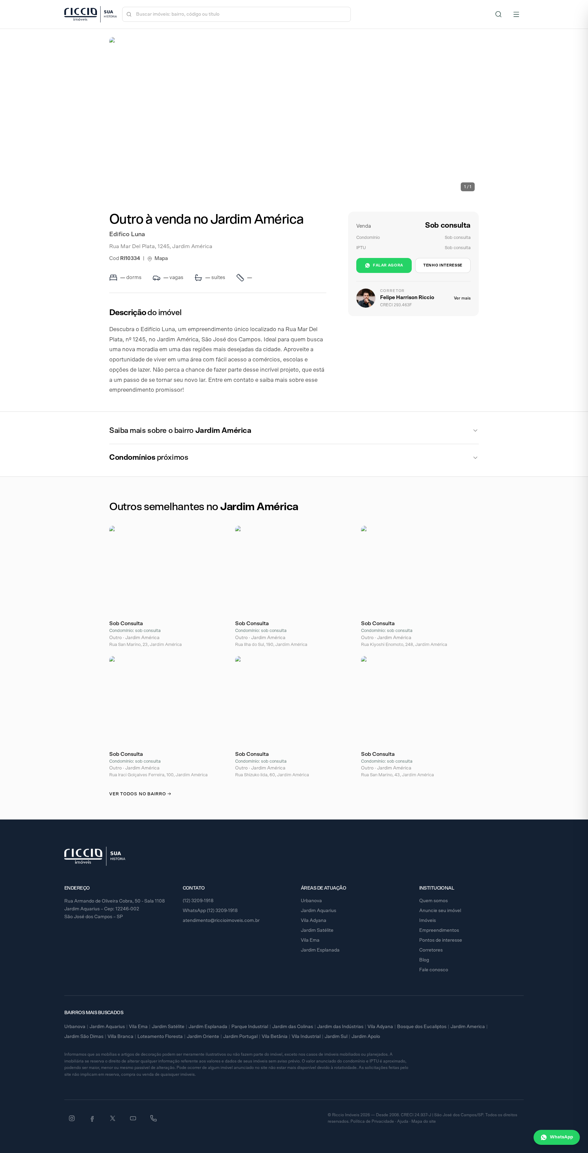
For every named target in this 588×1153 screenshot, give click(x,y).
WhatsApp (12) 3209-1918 (210, 910)
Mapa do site (423, 1121)
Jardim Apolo (366, 1036)
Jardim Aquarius (318, 910)
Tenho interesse (442, 265)
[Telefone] (153, 1118)
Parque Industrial (249, 1026)
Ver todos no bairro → (140, 794)
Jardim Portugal (240, 1036)
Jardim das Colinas (292, 1026)
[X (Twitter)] (112, 1118)
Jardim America (468, 1026)
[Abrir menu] (516, 14)
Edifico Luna (127, 234)
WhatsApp (561, 1137)
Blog (424, 960)
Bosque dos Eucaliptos (421, 1026)
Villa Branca (120, 1036)
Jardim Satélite (317, 930)
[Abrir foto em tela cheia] (294, 116)
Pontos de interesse (440, 940)
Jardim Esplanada (320, 950)
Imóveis (427, 920)
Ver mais (462, 298)
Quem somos (433, 900)
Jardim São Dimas (83, 1036)
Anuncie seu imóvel (440, 910)
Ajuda (402, 1121)
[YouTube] (133, 1118)
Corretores (431, 950)
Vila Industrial (306, 1036)
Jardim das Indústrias (340, 1026)
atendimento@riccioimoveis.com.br (221, 920)
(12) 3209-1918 (198, 900)
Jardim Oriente (203, 1036)
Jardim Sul (336, 1036)
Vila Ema (310, 940)
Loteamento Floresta (160, 1036)
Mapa (161, 258)
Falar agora (388, 265)
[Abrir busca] (498, 14)
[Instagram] (71, 1118)
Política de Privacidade (372, 1121)
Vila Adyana (313, 920)
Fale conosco (433, 970)
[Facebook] (92, 1118)
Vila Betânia (275, 1036)
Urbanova (311, 900)
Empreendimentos (439, 930)
